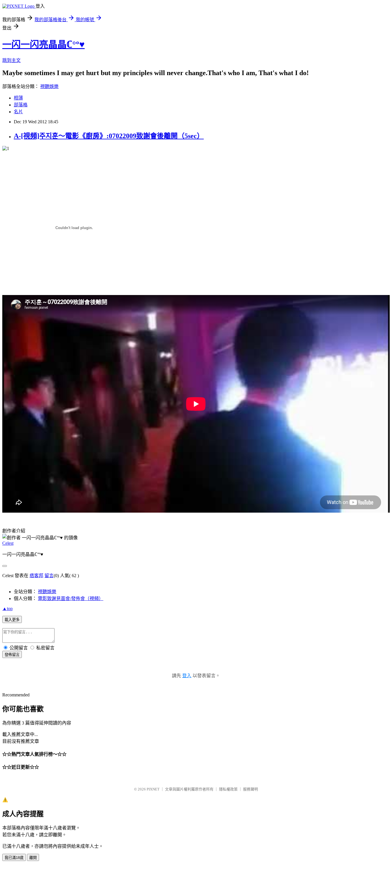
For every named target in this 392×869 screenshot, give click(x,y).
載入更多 (12, 620)
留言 (49, 575)
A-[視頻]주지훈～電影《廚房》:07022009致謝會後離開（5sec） (109, 136)
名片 (18, 111)
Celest (7, 543)
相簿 (18, 97)
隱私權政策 (228, 789)
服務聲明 (250, 789)
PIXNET (153, 789)
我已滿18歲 (14, 858)
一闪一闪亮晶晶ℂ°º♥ (43, 44)
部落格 (21, 104)
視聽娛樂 (49, 86)
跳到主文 (11, 60)
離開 (33, 858)
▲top (7, 608)
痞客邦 (36, 575)
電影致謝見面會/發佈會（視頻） (70, 598)
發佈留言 (12, 655)
